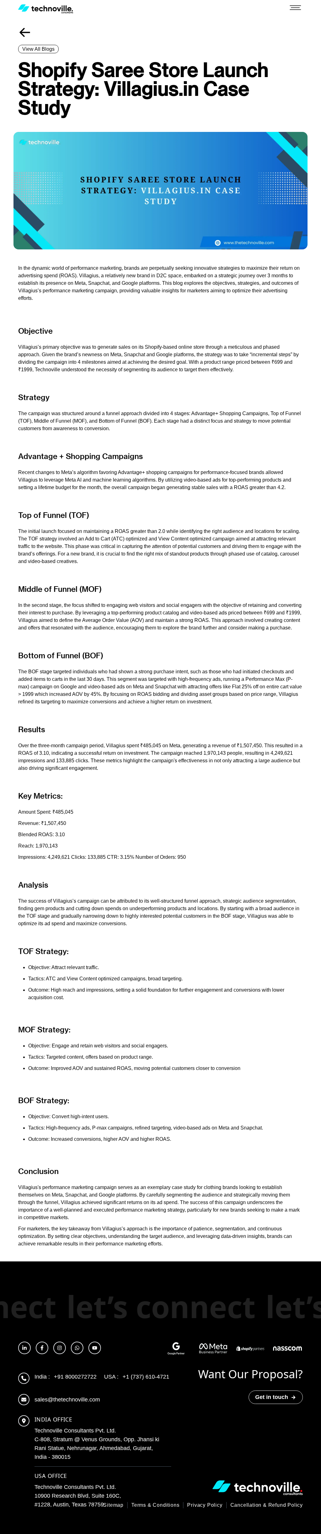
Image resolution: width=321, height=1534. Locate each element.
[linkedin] (24, 1347)
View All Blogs (38, 49)
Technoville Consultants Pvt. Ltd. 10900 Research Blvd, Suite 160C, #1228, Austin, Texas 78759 (77, 1496)
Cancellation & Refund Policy (266, 1505)
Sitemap (113, 1505)
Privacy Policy (204, 1505)
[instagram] (59, 1347)
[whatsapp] (77, 1347)
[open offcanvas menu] (295, 9)
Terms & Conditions (155, 1505)
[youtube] (94, 1347)
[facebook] (42, 1347)
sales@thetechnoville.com (67, 1399)
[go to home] (45, 9)
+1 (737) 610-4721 (136, 1377)
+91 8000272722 (65, 1377)
